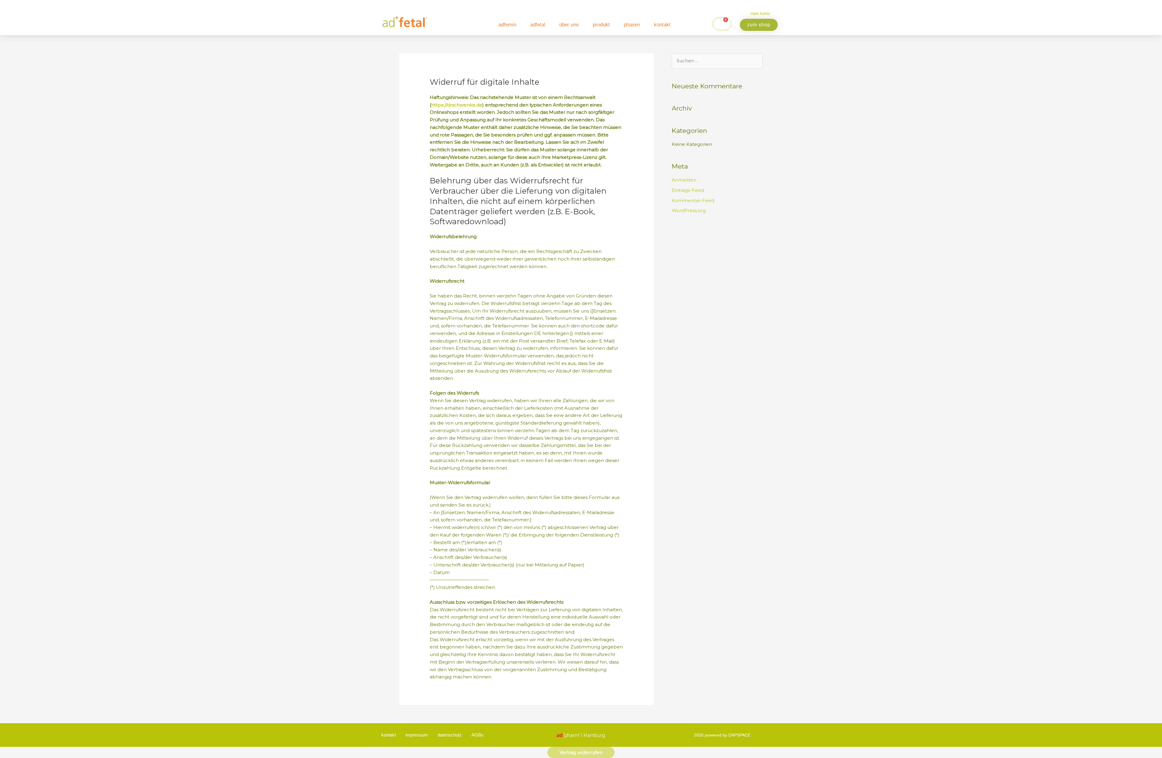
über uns (569, 25)
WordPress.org (689, 210)
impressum (416, 734)
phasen (632, 25)
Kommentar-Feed (693, 200)
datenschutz (450, 734)
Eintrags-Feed (688, 190)
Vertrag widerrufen (581, 752)
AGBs (477, 734)
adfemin (507, 25)
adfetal (537, 25)
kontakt (662, 25)
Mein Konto (760, 13)
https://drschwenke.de (456, 105)
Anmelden (684, 180)
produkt (601, 25)
